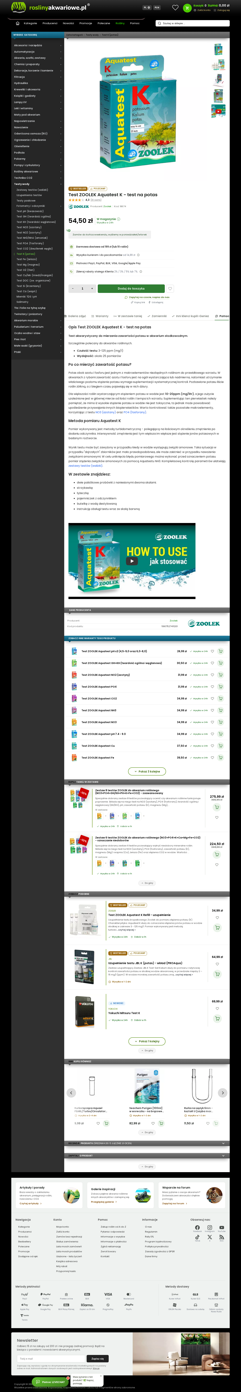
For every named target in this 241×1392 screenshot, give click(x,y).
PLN (157, 7)
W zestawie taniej (130, 316)
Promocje (86, 23)
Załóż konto (63, 1231)
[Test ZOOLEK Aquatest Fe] (74, 757)
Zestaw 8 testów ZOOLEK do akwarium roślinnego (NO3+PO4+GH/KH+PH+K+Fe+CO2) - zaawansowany (129, 792)
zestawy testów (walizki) (85, 466)
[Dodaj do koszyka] (217, 807)
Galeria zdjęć (77, 316)
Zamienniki (159, 316)
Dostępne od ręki (28, 1256)
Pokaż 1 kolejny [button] (149, 1041)
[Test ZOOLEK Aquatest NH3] (74, 710)
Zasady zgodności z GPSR (160, 1251)
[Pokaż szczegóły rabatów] (140, 271)
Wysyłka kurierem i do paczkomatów (99, 255)
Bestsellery (24, 1241)
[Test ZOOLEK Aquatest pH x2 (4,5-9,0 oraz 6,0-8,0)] (74, 651)
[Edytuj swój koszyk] (187, 8)
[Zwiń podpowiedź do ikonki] (101, 1376)
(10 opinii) (96, 200)
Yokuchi (113, 1009)
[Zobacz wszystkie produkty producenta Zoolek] (78, 206)
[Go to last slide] (71, 1093)
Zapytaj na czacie (140, 297)
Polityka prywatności (156, 1246)
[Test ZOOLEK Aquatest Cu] (74, 745)
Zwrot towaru (108, 1251)
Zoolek (174, 620)
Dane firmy (151, 1256)
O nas (148, 1226)
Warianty (102, 316)
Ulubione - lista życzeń (69, 1256)
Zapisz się (98, 1358)
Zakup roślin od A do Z (113, 1226)
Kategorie (30, 23)
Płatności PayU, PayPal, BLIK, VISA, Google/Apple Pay (108, 263)
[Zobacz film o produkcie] (218, 111)
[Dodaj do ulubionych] (170, 289)
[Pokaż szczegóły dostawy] (138, 255)
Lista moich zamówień (69, 1246)
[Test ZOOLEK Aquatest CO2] (74, 698)
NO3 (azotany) (105, 412)
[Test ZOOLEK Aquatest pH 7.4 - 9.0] (74, 734)
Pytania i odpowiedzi (113, 1231)
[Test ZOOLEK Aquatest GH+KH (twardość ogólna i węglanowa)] (74, 663)
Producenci (50, 23)
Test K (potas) (110, 34)
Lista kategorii (74, 34)
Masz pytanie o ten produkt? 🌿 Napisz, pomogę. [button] (83, 1380)
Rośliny (120, 23)
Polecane (104, 23)
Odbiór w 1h (126, 826)
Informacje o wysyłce (113, 1236)
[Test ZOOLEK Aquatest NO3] (74, 722)
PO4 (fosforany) (134, 412)
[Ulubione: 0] (175, 7)
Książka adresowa (66, 1261)
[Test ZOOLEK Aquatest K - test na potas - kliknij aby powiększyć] (218, 49)
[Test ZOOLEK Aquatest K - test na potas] (137, 111)
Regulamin (151, 1231)
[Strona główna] (18, 23)
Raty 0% (149, 1236)
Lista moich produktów (69, 1251)
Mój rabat (61, 1266)
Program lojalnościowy (158, 1241)
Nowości (68, 23)
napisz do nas (160, 297)
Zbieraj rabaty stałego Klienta (95, 271)
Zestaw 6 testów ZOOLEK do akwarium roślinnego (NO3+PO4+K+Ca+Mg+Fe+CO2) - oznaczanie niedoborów (148, 839)
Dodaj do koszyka (131, 288)
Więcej (96, 1368)
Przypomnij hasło (66, 1271)
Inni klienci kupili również (192, 316)
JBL (110, 959)
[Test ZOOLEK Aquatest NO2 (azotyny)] (74, 675)
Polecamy (99, 188)
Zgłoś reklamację (111, 1246)
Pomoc (135, 23)
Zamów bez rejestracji (69, 1236)
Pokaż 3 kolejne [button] (149, 771)
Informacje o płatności (113, 1241)
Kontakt (105, 1256)
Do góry (149, 883)
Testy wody (92, 34)
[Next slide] (222, 1093)
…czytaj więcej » (126, 929)
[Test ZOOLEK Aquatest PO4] (74, 686)
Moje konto (62, 1226)
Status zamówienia (67, 1241)
